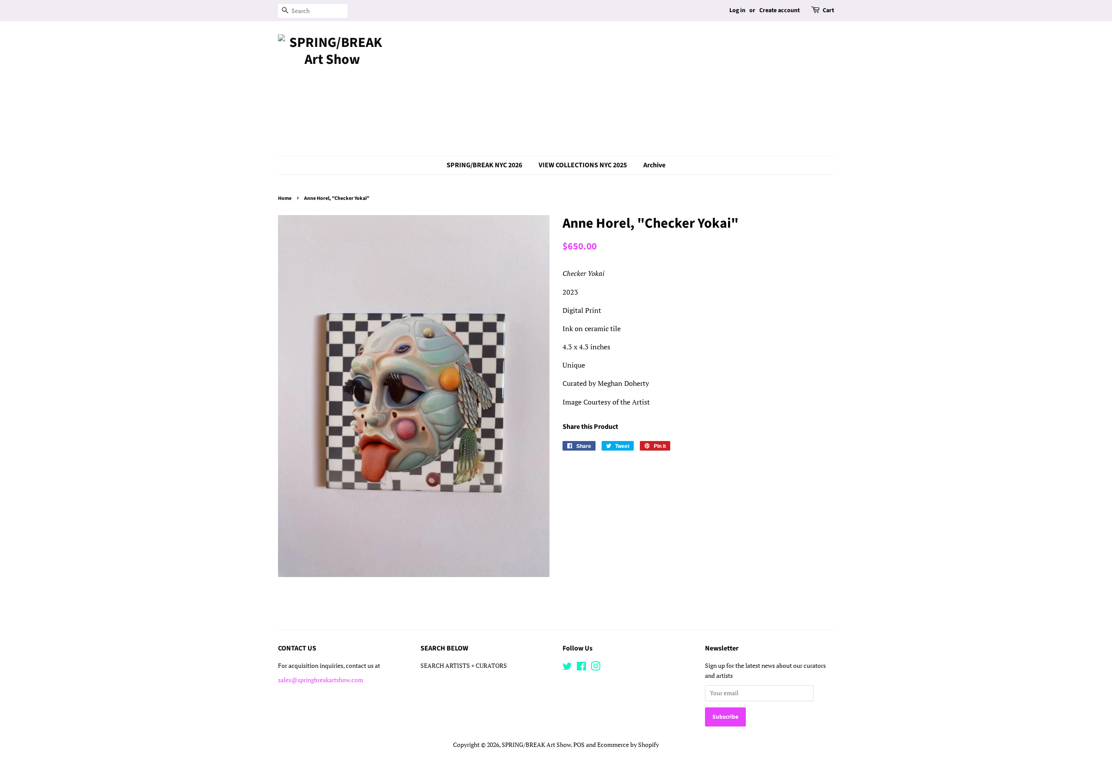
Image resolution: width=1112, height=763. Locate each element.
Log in (737, 10)
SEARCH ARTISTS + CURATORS (463, 666)
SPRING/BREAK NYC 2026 (484, 165)
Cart (828, 10)
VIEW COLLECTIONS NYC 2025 (583, 165)
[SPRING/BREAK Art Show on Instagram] (595, 668)
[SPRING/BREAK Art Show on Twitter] (567, 668)
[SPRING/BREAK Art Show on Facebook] (581, 668)
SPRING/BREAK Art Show (536, 745)
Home (284, 198)
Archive (654, 165)
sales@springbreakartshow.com (320, 680)
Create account (779, 10)
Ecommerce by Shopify (628, 745)
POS (579, 745)
